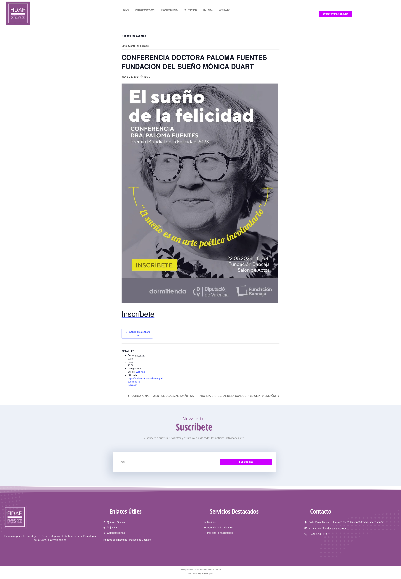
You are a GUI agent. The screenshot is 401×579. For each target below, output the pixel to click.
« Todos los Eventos (134, 35)
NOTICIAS (207, 9)
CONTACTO (224, 9)
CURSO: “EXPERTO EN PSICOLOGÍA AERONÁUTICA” (162, 396)
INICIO (125, 9)
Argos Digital (207, 574)
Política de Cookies (140, 539)
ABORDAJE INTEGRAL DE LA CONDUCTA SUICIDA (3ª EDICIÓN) (238, 396)
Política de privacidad (115, 539)
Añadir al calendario (140, 331)
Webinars (140, 371)
